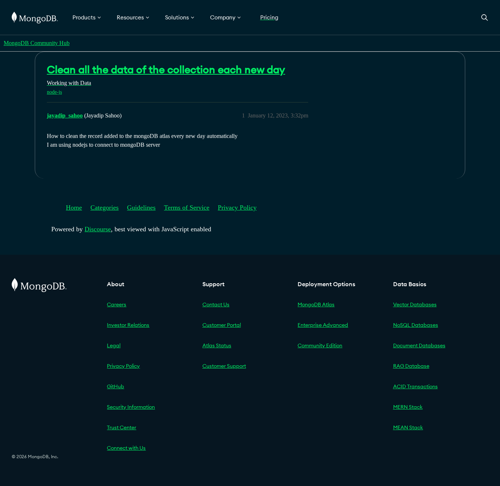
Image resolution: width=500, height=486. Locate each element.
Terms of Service (186, 207)
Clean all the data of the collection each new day (166, 69)
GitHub (115, 386)
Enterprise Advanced (323, 325)
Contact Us (216, 304)
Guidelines (141, 207)
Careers (116, 304)
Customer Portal (221, 325)
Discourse (98, 229)
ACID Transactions (415, 386)
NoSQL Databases (415, 325)
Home (74, 207)
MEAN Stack (408, 427)
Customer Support (224, 366)
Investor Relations (128, 325)
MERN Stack (408, 407)
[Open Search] (484, 17)
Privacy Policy (237, 207)
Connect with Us (126, 448)
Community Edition (320, 345)
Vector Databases (415, 304)
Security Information (131, 407)
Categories (104, 207)
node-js (54, 92)
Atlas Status (216, 345)
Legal (113, 345)
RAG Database (411, 366)
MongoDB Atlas (316, 304)
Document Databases (419, 345)
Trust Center (121, 427)
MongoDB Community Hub (37, 43)
